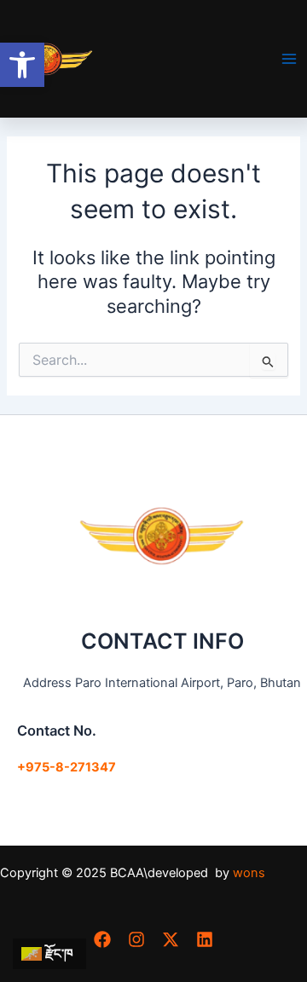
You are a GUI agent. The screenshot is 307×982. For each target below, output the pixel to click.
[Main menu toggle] (289, 59)
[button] (22, 65)
